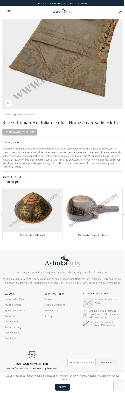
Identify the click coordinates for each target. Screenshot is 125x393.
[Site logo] (62, 10)
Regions (16, 114)
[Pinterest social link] (20, 177)
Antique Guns (12, 321)
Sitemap (48, 316)
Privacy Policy (51, 310)
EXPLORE (10, 293)
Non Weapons (12, 332)
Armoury (9, 316)
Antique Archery (13, 327)
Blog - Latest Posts (95, 293)
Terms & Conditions (54, 304)
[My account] (121, 11)
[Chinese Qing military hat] (32, 210)
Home (5, 114)
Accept (63, 387)
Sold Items (10, 338)
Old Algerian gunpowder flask (92, 235)
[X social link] (16, 177)
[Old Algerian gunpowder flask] (92, 210)
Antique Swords (13, 304)
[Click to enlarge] (8, 103)
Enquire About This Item (20, 131)
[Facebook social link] (12, 177)
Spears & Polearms (15, 310)
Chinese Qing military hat (32, 235)
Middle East (30, 114)
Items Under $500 (14, 299)
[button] (5, 64)
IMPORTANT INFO (54, 293)
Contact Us (50, 299)
